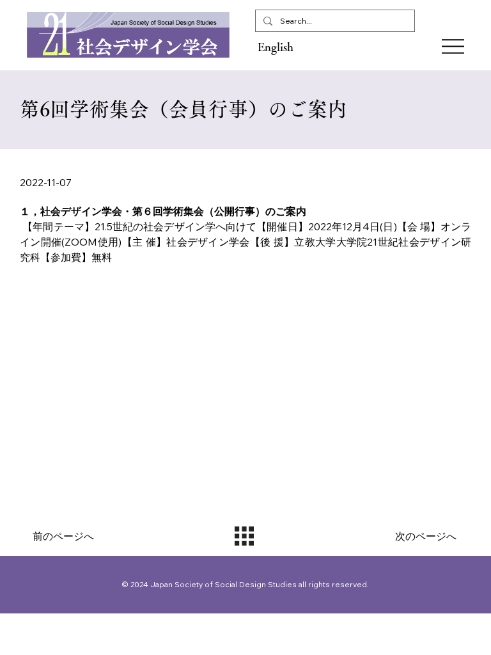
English (275, 46)
